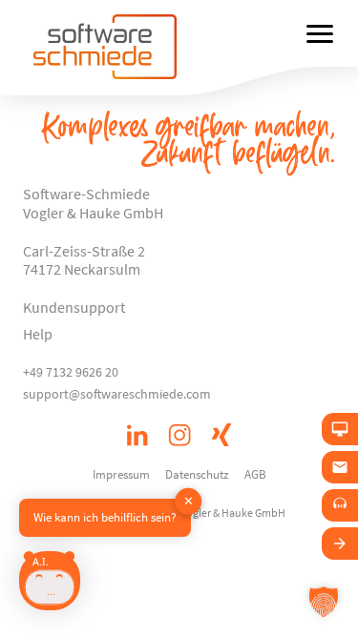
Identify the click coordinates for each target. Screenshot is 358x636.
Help (38, 334)
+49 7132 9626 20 (70, 371)
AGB (255, 474)
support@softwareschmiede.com (117, 393)
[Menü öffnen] (320, 33)
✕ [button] (188, 501)
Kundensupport (74, 307)
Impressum (121, 474)
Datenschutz (197, 474)
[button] (323, 601)
